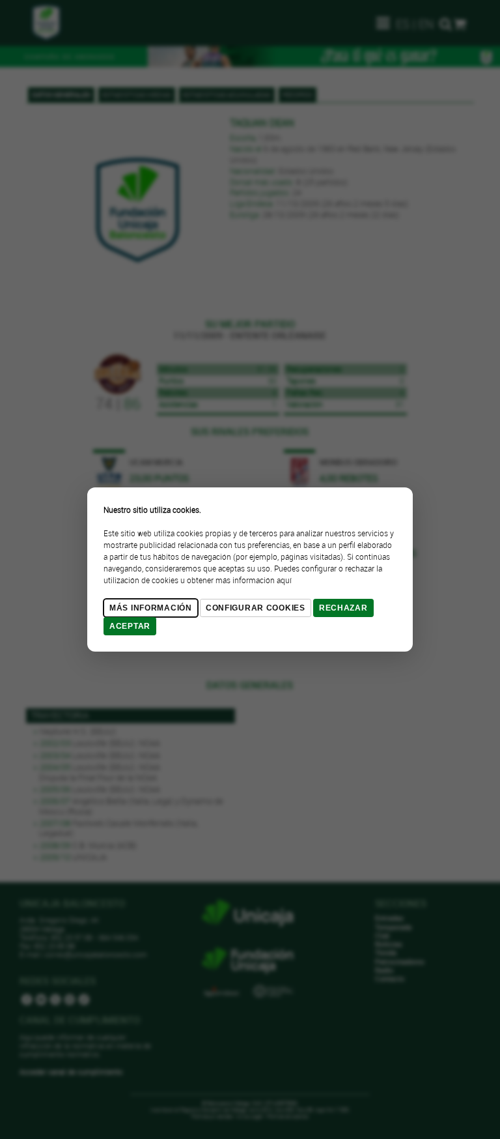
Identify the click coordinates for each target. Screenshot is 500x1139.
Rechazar (343, 608)
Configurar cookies (255, 608)
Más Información (150, 608)
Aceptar (129, 626)
